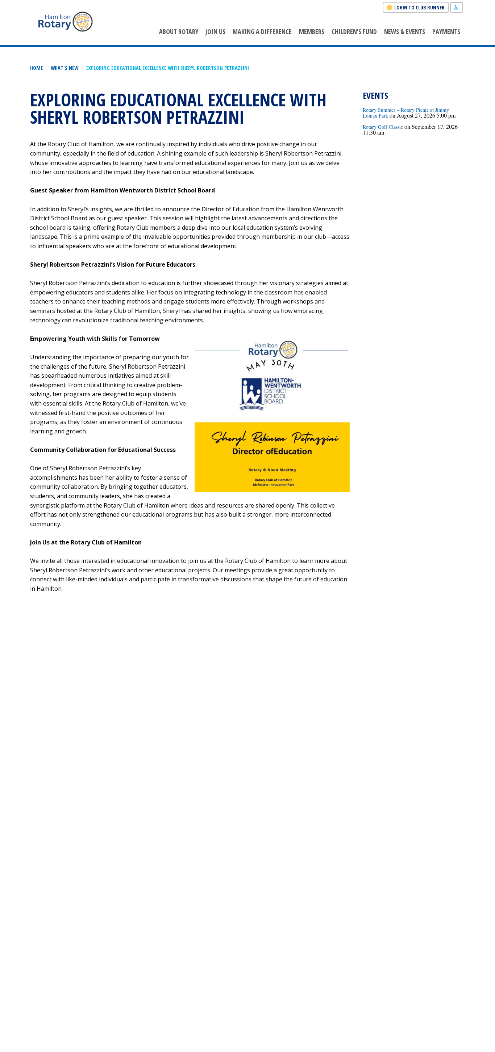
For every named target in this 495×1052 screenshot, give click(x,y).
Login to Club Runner (419, 7)
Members (311, 31)
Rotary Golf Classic (383, 126)
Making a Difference (262, 31)
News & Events (404, 31)
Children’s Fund (354, 31)
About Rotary (178, 31)
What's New (64, 67)
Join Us (215, 31)
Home (36, 67)
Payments (446, 31)
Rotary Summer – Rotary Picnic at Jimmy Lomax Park (406, 112)
